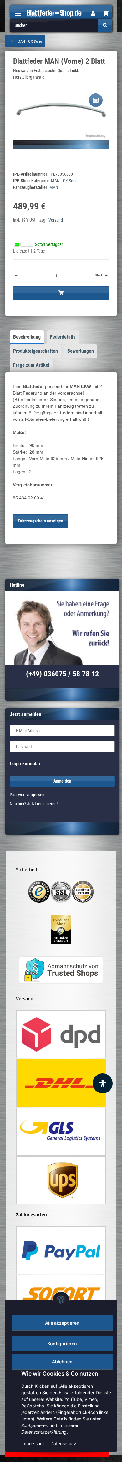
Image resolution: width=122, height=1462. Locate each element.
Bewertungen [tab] (80, 351)
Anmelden (62, 780)
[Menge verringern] (15, 275)
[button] (93, 13)
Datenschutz (63, 1443)
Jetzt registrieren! (42, 803)
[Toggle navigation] (18, 11)
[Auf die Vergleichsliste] (96, 100)
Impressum (32, 1443)
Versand (55, 220)
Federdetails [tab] (62, 337)
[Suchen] (105, 25)
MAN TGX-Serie (64, 180)
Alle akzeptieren (62, 1323)
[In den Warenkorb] (61, 293)
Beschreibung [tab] (27, 337)
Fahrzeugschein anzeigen (40, 520)
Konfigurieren (62, 1343)
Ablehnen (62, 1361)
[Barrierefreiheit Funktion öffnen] (103, 1083)
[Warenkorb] (105, 13)
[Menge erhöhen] (106, 275)
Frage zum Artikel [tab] (31, 365)
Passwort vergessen (27, 794)
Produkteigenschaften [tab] (35, 351)
